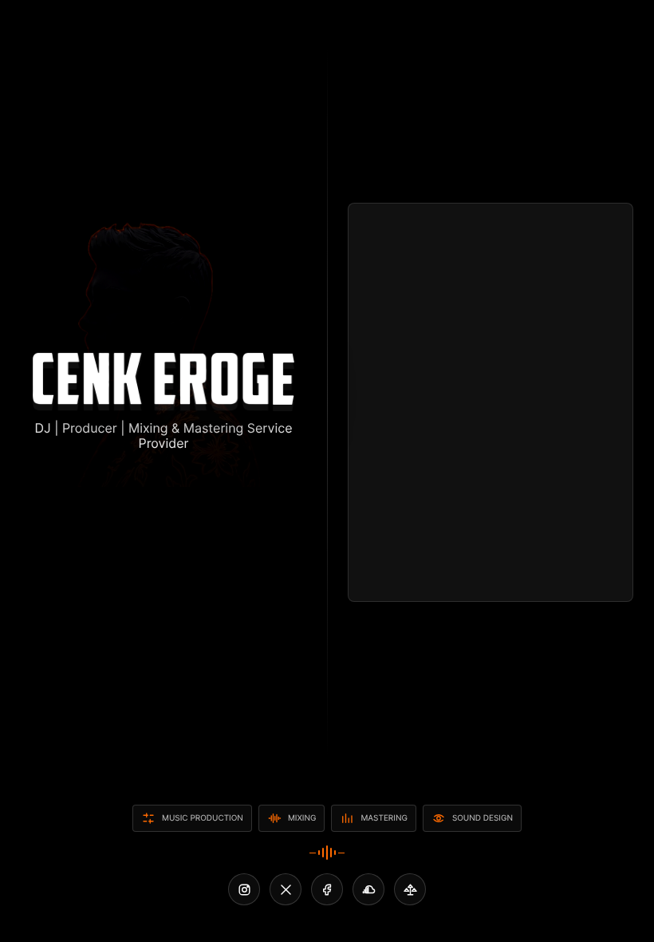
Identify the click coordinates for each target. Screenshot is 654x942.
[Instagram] (244, 889)
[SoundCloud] (368, 889)
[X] (285, 889)
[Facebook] (327, 889)
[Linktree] (410, 889)
